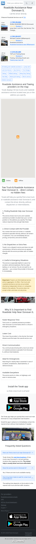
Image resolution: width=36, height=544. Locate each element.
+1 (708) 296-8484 (15, 22)
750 (24, 17)
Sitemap (3, 505)
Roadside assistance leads (9, 497)
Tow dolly (4, 76)
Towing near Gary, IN (16, 60)
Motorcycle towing (15, 76)
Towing (4, 73)
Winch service (26, 76)
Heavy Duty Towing (25, 73)
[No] (34, 540)
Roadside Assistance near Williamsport (22, 44)
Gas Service (17, 70)
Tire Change (26, 70)
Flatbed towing (13, 73)
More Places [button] (5, 511)
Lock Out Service (6, 70)
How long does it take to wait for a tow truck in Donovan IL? (17, 478)
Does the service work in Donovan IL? (14, 468)
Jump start (27, 67)
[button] (18, 137)
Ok (13, 541)
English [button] (3, 508)
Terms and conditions (28, 534)
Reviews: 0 (19, 40)
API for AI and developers (9, 502)
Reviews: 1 (19, 26)
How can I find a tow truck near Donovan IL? (17, 453)
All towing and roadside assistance (12, 67)
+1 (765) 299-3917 (15, 36)
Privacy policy (19, 541)
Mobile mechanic (7, 80)
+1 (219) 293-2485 (15, 52)
